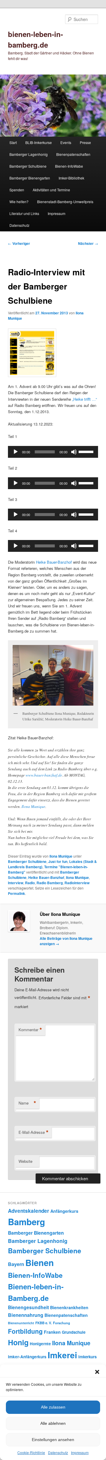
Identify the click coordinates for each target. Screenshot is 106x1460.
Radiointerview (77, 882)
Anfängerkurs (64, 1211)
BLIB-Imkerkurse (38, 142)
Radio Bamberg (50, 882)
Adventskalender (28, 1210)
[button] (97, 1372)
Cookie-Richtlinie (31, 1452)
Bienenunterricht (21, 1323)
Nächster (88, 243)
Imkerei (62, 1355)
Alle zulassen (53, 1407)
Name (27, 1103)
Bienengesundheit (28, 1307)
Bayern (16, 1264)
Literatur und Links (24, 213)
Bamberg (26, 1221)
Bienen (39, 1263)
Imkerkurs (87, 1356)
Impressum (80, 1452)
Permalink (16, 893)
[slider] (87, 451)
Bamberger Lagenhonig (28, 154)
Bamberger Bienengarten (29, 177)
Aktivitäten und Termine (51, 189)
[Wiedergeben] (16, 452)
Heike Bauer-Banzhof (54, 562)
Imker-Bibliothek (71, 177)
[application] (53, 452)
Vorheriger (19, 243)
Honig (18, 1342)
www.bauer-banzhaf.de (44, 775)
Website (25, 1161)
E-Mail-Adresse (34, 1132)
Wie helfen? (19, 201)
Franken (52, 1332)
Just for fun (57, 861)
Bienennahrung (25, 1315)
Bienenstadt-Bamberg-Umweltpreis (65, 201)
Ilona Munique (33, 806)
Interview (15, 882)
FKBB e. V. (43, 1322)
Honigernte (40, 1343)
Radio (30, 882)
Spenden (16, 189)
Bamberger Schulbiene (28, 166)
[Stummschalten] (74, 452)
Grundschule (73, 1332)
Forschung (61, 1322)
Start (13, 142)
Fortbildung (25, 1331)
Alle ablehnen (53, 1423)
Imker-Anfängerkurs (27, 1356)
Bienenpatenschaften (73, 154)
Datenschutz (58, 1452)
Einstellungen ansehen (53, 1439)
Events (65, 142)
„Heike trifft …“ (84, 399)
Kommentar (30, 1029)
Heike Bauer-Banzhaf (46, 877)
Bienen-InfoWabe (69, 166)
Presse (85, 142)
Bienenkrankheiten (69, 1307)
